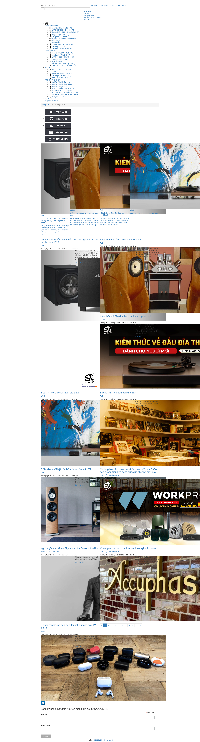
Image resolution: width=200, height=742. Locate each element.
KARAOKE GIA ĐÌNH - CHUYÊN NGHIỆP (65, 32)
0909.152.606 (108, 740)
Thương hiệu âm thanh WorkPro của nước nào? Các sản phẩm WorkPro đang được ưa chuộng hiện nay (129, 470)
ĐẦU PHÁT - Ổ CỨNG (59, 97)
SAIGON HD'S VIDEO (118, 5)
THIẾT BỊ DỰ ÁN (50, 51)
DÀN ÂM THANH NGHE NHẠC (62, 84)
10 (136, 625)
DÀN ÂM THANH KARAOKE (61, 86)
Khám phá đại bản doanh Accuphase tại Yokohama (128, 548)
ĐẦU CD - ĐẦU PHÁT (59, 34)
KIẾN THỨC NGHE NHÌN (92, 18)
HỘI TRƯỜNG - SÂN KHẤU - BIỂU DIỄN (65, 92)
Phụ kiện (48, 67)
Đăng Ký (94, 5)
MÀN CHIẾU (56, 42)
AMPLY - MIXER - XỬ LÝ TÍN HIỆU (63, 57)
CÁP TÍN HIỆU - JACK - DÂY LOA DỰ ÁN (65, 63)
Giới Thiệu (87, 11)
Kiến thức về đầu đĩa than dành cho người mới (125, 316)
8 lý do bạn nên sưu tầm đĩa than (118, 392)
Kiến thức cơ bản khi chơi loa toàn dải (120, 239)
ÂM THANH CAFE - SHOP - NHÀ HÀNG (65, 94)
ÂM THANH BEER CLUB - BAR (62, 90)
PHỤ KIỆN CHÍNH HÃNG (60, 78)
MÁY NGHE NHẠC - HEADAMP (62, 74)
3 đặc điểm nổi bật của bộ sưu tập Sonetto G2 (66, 469)
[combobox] (65, 5)
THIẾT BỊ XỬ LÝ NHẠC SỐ (60, 36)
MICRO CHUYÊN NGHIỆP (60, 59)
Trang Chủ (45, 105)
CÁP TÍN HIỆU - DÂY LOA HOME (62, 44)
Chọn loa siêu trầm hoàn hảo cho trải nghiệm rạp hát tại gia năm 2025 (69, 241)
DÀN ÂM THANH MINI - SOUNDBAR (64, 38)
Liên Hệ (86, 20)
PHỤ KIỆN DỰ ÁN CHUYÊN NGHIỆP (64, 65)
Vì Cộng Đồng (89, 16)
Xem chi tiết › (79, 262)
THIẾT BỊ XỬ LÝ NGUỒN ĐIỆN (62, 76)
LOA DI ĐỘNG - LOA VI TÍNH (61, 69)
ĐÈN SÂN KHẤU (57, 61)
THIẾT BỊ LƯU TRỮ (58, 47)
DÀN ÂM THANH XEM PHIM (61, 82)
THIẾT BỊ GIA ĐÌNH (51, 26)
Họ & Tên (44, 715)
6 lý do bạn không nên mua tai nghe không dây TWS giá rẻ (69, 626)
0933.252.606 (98, 740)
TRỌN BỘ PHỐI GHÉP (52, 80)
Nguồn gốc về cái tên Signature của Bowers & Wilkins (70, 548)
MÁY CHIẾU (56, 40)
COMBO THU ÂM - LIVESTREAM (63, 88)
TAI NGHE (55, 72)
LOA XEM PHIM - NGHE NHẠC (62, 28)
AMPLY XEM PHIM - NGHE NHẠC (63, 30)
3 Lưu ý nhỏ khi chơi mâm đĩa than (60, 392)
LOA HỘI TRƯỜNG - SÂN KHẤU (62, 53)
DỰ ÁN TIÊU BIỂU (51, 99)
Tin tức (86, 13)
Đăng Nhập (104, 5)
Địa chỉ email (46, 725)
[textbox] (66, 6)
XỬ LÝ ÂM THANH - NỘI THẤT (62, 49)
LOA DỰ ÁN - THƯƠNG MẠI (61, 55)
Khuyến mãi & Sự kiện (52, 101)
